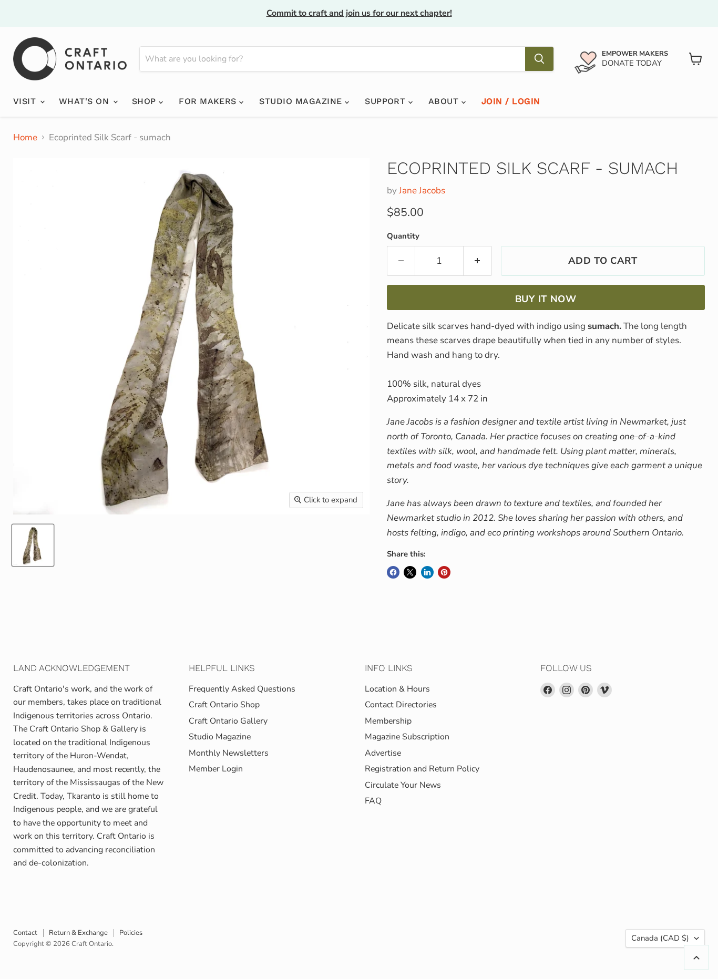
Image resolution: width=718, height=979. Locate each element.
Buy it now (546, 299)
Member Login (216, 769)
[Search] (539, 59)
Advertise (383, 753)
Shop (145, 101)
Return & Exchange (78, 932)
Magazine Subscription (407, 737)
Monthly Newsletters (229, 753)
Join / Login (510, 101)
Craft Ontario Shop (224, 704)
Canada (660, 938)
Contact (25, 932)
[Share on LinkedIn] (427, 572)
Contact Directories (401, 704)
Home (25, 137)
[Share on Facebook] (393, 572)
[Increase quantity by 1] (478, 261)
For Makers (209, 101)
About (444, 101)
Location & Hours (397, 689)
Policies (130, 932)
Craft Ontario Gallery (228, 721)
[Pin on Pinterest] (444, 572)
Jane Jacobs (422, 190)
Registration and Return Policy (422, 769)
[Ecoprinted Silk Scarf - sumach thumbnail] (33, 545)
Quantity (403, 236)
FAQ (373, 801)
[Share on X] (410, 572)
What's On (85, 101)
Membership (388, 721)
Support (386, 101)
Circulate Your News (403, 785)
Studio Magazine (302, 101)
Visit (26, 101)
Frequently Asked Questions (242, 689)
